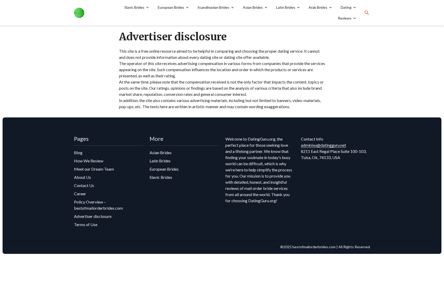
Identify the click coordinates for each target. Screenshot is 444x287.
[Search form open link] (367, 13)
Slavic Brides (134, 7)
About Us (82, 177)
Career (80, 193)
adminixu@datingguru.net (323, 145)
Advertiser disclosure (93, 216)
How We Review (88, 160)
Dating (346, 7)
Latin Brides (285, 7)
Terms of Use (85, 224)
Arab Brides (318, 7)
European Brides (171, 7)
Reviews (344, 18)
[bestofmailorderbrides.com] (93, 13)
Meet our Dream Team (94, 168)
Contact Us (84, 185)
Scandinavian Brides (213, 7)
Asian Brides (253, 7)
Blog (78, 152)
